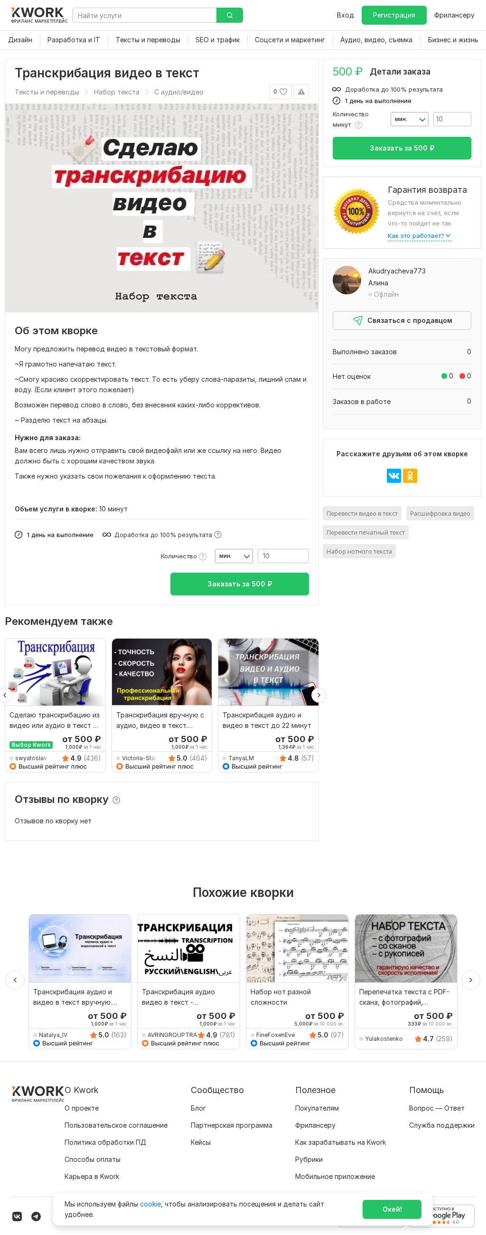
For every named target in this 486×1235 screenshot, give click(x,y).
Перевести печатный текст (366, 532)
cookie (150, 1204)
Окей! (392, 1209)
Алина (378, 283)
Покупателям (317, 1108)
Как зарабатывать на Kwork (340, 1142)
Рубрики (309, 1159)
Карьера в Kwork (92, 1176)
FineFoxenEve (275, 1034)
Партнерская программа (231, 1125)
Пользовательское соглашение (116, 1125)
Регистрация (394, 15)
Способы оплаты (93, 1159)
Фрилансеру (454, 15)
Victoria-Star (139, 758)
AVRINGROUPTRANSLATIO (178, 1034)
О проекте (82, 1108)
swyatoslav (31, 758)
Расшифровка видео (440, 513)
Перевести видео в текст (362, 513)
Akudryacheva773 (397, 271)
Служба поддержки (442, 1125)
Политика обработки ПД (105, 1142)
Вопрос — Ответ (437, 1108)
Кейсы (201, 1142)
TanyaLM (241, 758)
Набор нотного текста (359, 551)
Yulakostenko (384, 1038)
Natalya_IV (53, 1034)
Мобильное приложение (335, 1176)
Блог (198, 1108)
